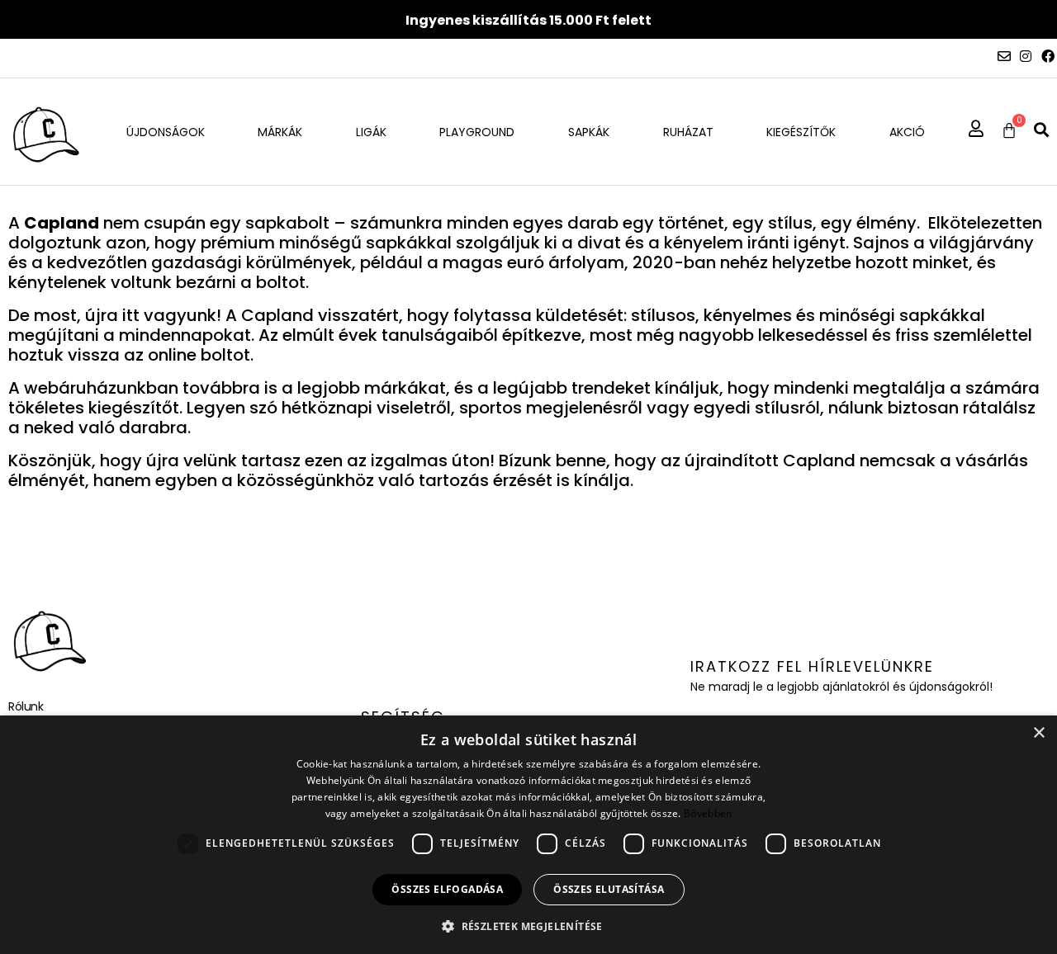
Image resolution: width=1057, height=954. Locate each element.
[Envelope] (1004, 56)
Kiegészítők (801, 132)
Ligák (371, 132)
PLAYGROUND (476, 132)
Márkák (280, 132)
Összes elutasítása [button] (608, 889)
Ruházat (688, 132)
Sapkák (588, 132)
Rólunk (25, 706)
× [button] (1038, 733)
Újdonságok (165, 132)
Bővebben (708, 813)
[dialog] (528, 835)
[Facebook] (1048, 56)
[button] (1041, 129)
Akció (907, 132)
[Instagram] (1026, 56)
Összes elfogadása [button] (447, 889)
